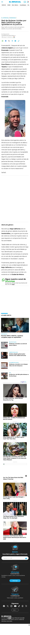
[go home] (15, 616)
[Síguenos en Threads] (23, 606)
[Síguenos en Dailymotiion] (26, 606)
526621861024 (14, 573)
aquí (13, 284)
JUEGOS (4, 5)
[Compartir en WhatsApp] (2, 40)
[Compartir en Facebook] (6, 40)
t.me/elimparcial (15, 595)
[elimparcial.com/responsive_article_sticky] (29, 625)
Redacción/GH (6, 34)
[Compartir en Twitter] (9, 40)
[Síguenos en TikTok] (19, 606)
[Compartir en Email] (15, 40)
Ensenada (13, 17)
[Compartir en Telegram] (12, 40)
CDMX (8, 5)
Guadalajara (23, 5)
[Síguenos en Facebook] (4, 606)
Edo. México (15, 5)
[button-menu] (2, 2)
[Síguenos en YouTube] (15, 606)
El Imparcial (5, 17)
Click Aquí (15, 580)
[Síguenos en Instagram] (11, 606)
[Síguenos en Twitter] (8, 606)
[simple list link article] (15, 326)
